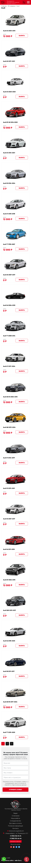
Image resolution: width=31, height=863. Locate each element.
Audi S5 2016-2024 (9, 183)
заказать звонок (15, 841)
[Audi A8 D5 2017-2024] (15, 691)
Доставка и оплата (15, 823)
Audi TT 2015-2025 (9, 732)
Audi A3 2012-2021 (9, 153)
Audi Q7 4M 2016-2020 (10, 122)
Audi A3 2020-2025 (9, 92)
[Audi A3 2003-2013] (15, 20)
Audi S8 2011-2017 (8, 671)
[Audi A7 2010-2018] (15, 203)
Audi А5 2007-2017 (9, 275)
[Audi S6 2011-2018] (15, 539)
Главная (4, 6)
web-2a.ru (18, 860)
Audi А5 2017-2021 (9, 61)
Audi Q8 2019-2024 (9, 427)
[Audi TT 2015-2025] (15, 722)
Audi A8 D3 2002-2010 (10, 397)
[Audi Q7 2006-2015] (15, 569)
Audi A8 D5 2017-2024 (10, 702)
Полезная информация (15, 826)
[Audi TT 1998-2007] (15, 234)
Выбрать (22, 35)
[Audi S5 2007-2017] (15, 508)
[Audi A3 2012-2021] (15, 142)
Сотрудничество (15, 821)
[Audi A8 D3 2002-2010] (15, 386)
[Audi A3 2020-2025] (15, 81)
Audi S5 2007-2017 (9, 519)
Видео (16, 813)
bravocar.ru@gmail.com (16, 831)
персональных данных (19, 785)
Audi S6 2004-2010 (9, 305)
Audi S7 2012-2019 (9, 458)
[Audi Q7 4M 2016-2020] (15, 112)
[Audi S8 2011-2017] (15, 661)
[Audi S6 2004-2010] (15, 295)
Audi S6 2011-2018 (9, 549)
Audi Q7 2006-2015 (9, 580)
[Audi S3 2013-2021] (15, 478)
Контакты (16, 828)
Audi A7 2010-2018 (9, 214)
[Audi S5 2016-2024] (15, 173)
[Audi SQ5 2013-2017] (15, 600)
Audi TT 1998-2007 (9, 244)
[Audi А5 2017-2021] (15, 51)
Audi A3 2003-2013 (9, 31)
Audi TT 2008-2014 (9, 336)
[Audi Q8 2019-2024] (15, 417)
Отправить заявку (15, 789)
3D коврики (12, 6)
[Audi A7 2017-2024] (15, 356)
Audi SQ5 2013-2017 (9, 610)
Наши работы (15, 818)
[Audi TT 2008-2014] (15, 325)
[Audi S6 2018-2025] (15, 630)
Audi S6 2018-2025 (9, 641)
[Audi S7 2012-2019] (15, 447)
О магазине (15, 816)
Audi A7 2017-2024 (9, 366)
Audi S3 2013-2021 (9, 488)
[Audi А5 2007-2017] (15, 264)
